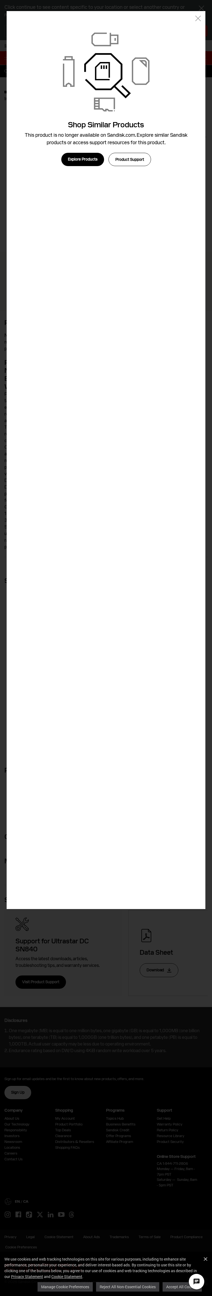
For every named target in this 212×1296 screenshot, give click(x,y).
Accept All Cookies (182, 1286)
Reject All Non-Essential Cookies (128, 1286)
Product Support (129, 159)
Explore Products (82, 159)
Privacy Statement (27, 1276)
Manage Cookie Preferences (65, 1286)
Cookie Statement (66, 1276)
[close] (198, 19)
